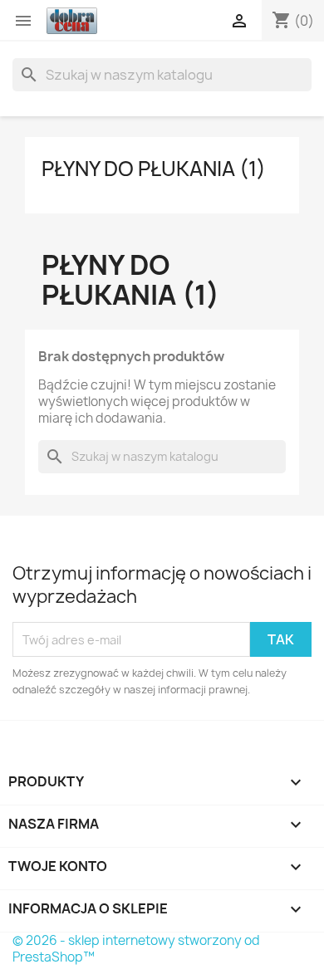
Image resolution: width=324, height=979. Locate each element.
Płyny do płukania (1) (154, 168)
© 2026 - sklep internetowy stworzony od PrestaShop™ (136, 949)
